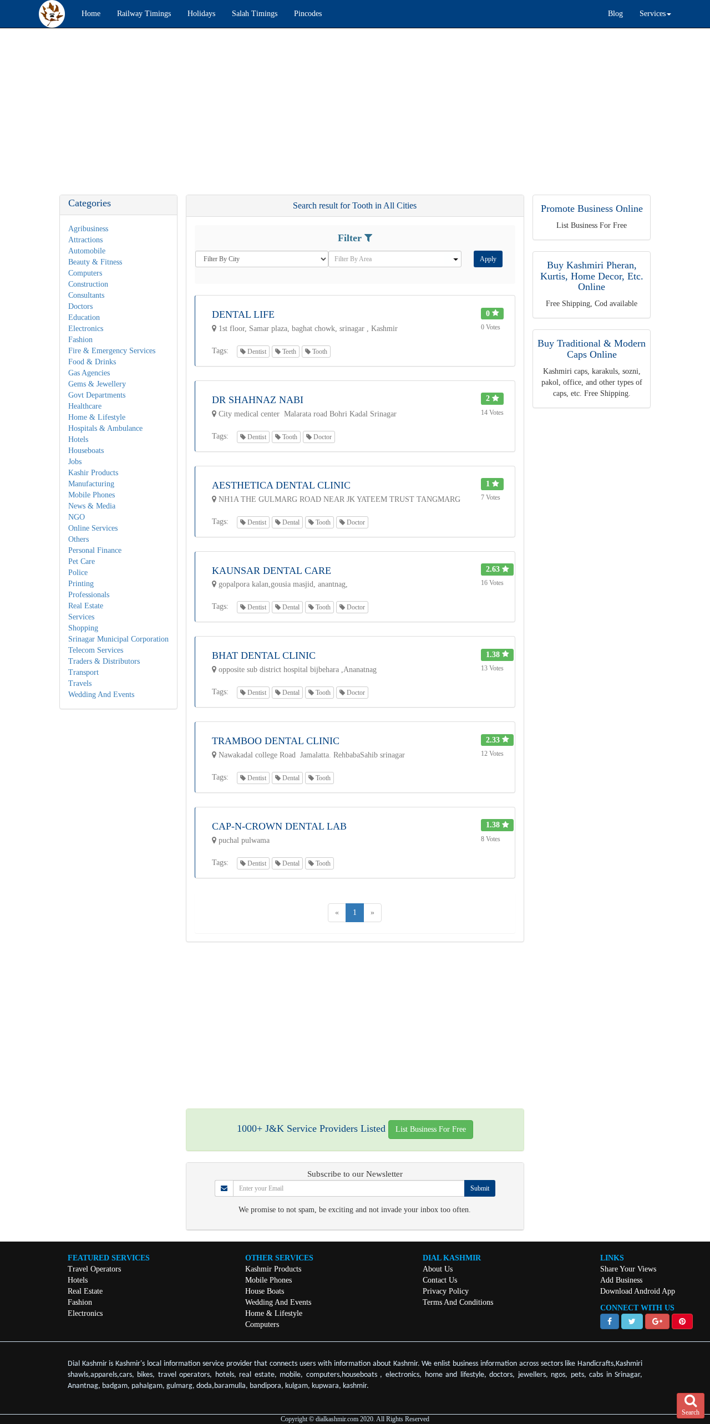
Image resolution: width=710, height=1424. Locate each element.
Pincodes (308, 13)
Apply (488, 259)
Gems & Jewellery (97, 384)
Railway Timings (144, 13)
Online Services (93, 528)
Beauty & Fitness (95, 262)
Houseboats (86, 450)
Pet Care (81, 561)
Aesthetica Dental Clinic (281, 485)
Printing (81, 583)
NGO (76, 517)
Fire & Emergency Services (111, 351)
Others (78, 539)
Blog (615, 13)
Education (84, 317)
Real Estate (85, 606)
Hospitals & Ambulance (105, 428)
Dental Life (243, 314)
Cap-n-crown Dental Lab (279, 826)
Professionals (88, 595)
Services (81, 617)
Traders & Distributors (104, 661)
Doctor (322, 437)
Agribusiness (88, 229)
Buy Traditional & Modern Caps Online (591, 349)
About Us (438, 1269)
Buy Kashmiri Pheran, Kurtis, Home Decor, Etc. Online (591, 276)
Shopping (83, 628)
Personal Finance (94, 550)
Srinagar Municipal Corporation (118, 639)
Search (690, 1412)
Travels (80, 683)
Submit (479, 1188)
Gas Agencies (89, 373)
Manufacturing (91, 484)
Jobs (75, 461)
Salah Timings (254, 13)
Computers (85, 273)
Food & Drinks (92, 362)
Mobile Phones (91, 495)
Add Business (621, 1280)
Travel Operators (94, 1269)
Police (78, 572)
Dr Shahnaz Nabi (257, 399)
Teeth (288, 351)
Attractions (85, 240)
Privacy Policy (446, 1291)
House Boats (264, 1291)
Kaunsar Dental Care (271, 570)
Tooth (319, 351)
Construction (88, 284)
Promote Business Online (592, 208)
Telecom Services (95, 650)
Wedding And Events (101, 694)
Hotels (78, 439)
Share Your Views (628, 1269)
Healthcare (85, 406)
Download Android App (637, 1291)
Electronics (85, 328)
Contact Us (440, 1280)
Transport (83, 672)
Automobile (86, 251)
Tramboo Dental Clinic (275, 740)
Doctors (80, 306)
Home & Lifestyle (96, 417)
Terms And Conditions (458, 1302)
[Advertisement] (333, 117)
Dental (290, 522)
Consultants (86, 295)
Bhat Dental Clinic (264, 655)
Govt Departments (96, 395)
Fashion (80, 339)
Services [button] (653, 13)
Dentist (256, 351)
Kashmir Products (273, 1269)
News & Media (91, 506)
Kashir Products (93, 473)
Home (91, 13)
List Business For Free (430, 1129)
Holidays (201, 13)
